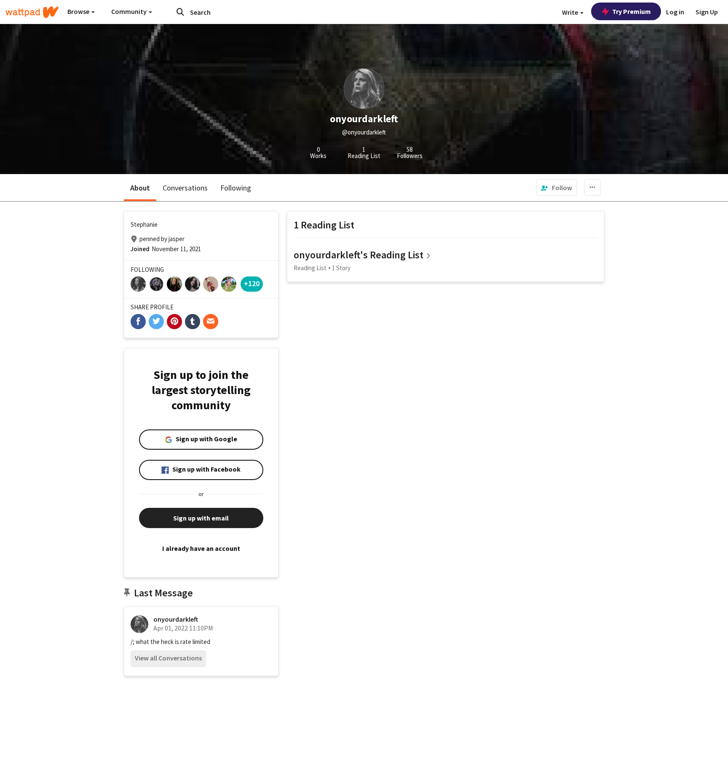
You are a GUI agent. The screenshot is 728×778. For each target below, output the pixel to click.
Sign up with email (201, 518)
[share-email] (210, 321)
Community (129, 11)
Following (235, 188)
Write (570, 12)
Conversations (185, 188)
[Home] (32, 12)
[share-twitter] (156, 321)
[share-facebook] (138, 321)
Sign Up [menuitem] (707, 12)
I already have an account (201, 548)
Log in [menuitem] (675, 12)
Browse (79, 11)
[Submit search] (180, 12)
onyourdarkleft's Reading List (358, 254)
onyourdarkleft (175, 619)
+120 (252, 283)
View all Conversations (168, 658)
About (140, 188)
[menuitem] (556, 187)
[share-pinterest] (174, 321)
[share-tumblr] (192, 321)
